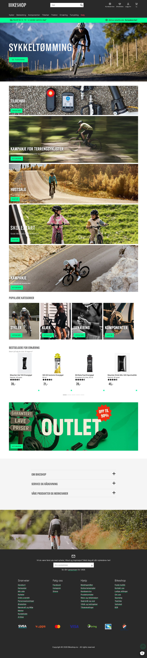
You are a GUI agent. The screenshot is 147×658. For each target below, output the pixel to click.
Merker (21, 611)
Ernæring (64, 15)
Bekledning (21, 15)
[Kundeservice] (110, 4)
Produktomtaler (87, 594)
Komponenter (34, 15)
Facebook (57, 585)
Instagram (57, 588)
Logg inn (128, 6)
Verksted (118, 604)
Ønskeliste (22, 604)
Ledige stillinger (121, 591)
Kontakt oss (119, 588)
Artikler (21, 617)
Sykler (11, 15)
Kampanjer (22, 588)
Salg (83, 15)
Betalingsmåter (87, 585)
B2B (116, 607)
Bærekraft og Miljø (25, 607)
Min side (21, 591)
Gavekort (22, 585)
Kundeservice (86, 591)
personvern (72, 570)
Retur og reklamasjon (89, 598)
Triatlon (54, 15)
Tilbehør (45, 15)
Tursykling (74, 15)
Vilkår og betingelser (89, 604)
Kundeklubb (22, 614)
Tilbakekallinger (87, 607)
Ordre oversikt (24, 598)
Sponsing (118, 598)
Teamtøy (118, 601)
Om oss (118, 594)
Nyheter (21, 594)
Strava (55, 591)
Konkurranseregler (88, 588)
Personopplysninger (26, 601)
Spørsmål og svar (88, 601)
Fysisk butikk (120, 585)
